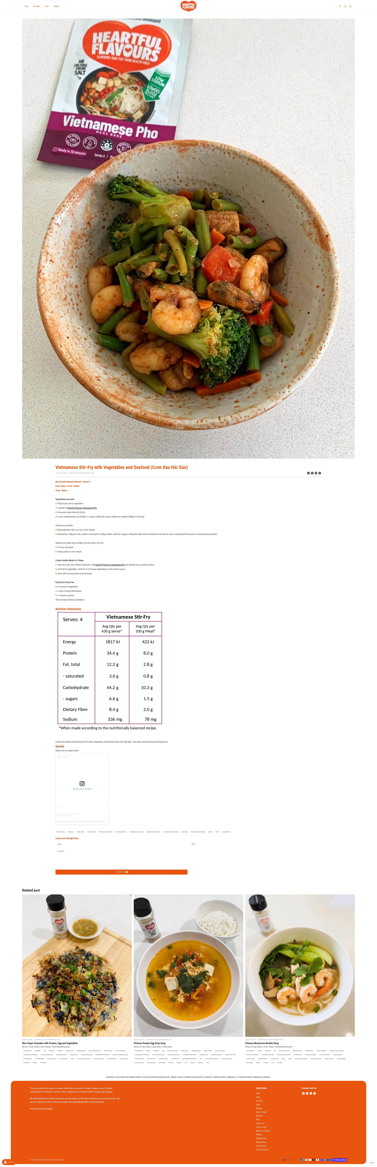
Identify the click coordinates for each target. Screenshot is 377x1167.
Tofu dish (192, 1062)
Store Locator (261, 1127)
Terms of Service (262, 1149)
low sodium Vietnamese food (153, 832)
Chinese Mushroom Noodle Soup (262, 1043)
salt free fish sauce (111, 1058)
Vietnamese (43, 1062)
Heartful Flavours (91, 832)
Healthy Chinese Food (172, 1050)
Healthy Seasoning (80, 1050)
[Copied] (320, 473)
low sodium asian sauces (47, 1054)
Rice (201, 1058)
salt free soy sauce (139, 1062)
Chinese (148, 1050)
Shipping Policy (261, 1138)
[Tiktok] (314, 1093)
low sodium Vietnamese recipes (171, 832)
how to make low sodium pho (106, 832)
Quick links (261, 1088)
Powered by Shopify (57, 1160)
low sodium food (74, 1054)
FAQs (258, 1119)
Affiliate (259, 1134)
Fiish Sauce (51, 1050)
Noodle (283, 1058)
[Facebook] (308, 473)
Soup (273, 1062)
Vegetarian (200, 1062)
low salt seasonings (120, 1050)
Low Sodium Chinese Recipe (189, 1054)
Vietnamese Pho (226, 832)
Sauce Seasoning (124, 1058)
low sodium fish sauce (61, 1054)
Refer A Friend (261, 1112)
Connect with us (309, 1088)
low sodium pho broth (121, 832)
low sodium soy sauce (230, 1054)
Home (258, 1093)
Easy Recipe (71, 832)
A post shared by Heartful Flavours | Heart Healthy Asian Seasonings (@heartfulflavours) (84, 821)
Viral (208, 1062)
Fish (275, 1050)
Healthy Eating (80, 832)
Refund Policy (261, 1142)
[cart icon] (350, 6)
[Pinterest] (316, 473)
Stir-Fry (217, 832)
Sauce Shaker (26, 1062)
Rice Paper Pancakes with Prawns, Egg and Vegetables (50, 1043)
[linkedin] (311, 1093)
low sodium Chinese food (174, 1054)
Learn (47, 6)
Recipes (56, 6)
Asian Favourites (61, 832)
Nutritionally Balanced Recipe (198, 832)
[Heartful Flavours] (188, 6)
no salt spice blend (51, 1058)
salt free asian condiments (83, 1058)
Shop (26, 6)
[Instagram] (307, 1093)
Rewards (259, 1116)
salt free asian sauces (98, 1058)
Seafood (210, 832)
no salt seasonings (39, 1058)
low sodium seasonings (86, 1054)
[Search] (340, 6)
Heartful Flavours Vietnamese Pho (82, 508)
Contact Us (260, 1123)
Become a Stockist (263, 1131)
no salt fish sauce (27, 1058)
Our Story (36, 6)
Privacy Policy (261, 1146)
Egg (44, 1050)
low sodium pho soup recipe (136, 832)
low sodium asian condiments (30, 1054)
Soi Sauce (171, 1062)
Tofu (186, 1062)
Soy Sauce (179, 1062)
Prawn (72, 1058)
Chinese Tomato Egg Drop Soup (150, 1043)
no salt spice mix (64, 1058)
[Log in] (345, 6)
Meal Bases (185, 832)
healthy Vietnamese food (95, 1050)
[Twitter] (312, 473)
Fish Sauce (60, 1050)
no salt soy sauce (151, 1058)
